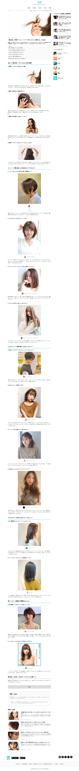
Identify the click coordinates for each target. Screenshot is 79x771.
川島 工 (29, 208)
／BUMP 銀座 (29, 210)
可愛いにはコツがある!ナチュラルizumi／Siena (30, 337)
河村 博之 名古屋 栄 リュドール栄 (30, 376)
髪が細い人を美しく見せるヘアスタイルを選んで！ (17, 58)
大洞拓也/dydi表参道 (30, 419)
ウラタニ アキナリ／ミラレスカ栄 (30, 507)
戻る (29, 686)
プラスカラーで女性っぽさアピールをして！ (16, 54)
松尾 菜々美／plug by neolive (30, 460)
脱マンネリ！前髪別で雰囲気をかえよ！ (15, 56)
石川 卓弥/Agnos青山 (30, 668)
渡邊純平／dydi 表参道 (30, 631)
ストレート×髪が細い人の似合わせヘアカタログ (17, 49)
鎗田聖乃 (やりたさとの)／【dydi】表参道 (30, 293)
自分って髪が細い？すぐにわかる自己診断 (16, 47)
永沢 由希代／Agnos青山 (31, 256)
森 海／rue (30, 592)
